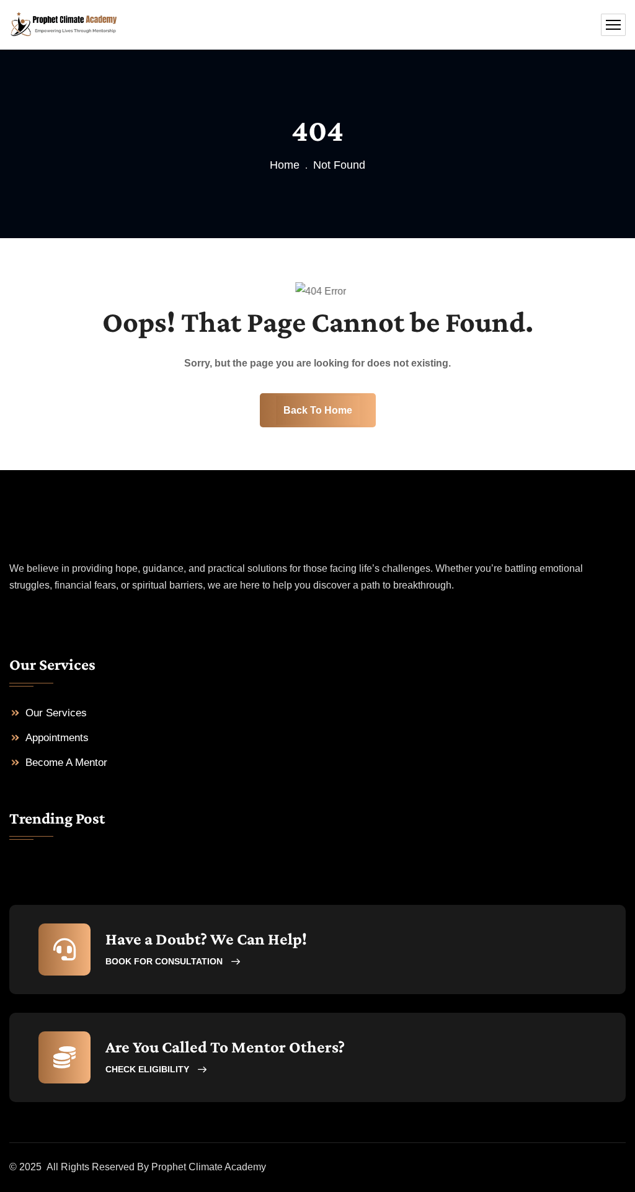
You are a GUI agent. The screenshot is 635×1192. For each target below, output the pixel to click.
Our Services (56, 713)
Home (285, 165)
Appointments (57, 738)
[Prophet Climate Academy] (63, 25)
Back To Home (317, 410)
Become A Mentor (66, 762)
